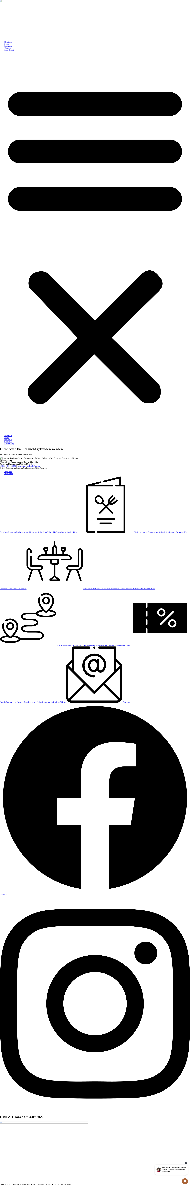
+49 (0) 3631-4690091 (8, 466)
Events (6, 44)
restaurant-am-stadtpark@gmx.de (28, 466)
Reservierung (9, 50)
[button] (95, 243)
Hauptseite (8, 42)
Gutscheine (8, 48)
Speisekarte (8, 46)
